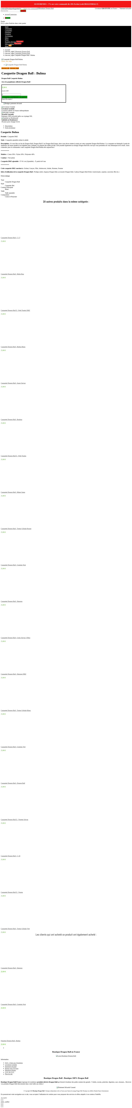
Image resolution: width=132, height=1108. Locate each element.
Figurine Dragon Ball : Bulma (10, 1041)
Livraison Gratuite (11, 1065)
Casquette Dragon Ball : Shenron (11, 601)
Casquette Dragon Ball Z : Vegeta (12, 892)
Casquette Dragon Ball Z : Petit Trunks (13, 456)
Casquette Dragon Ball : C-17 (10, 238)
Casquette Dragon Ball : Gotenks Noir (13, 565)
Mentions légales (10, 1070)
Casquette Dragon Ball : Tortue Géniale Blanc (16, 710)
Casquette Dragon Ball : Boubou (11, 419)
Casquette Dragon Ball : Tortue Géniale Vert (15, 929)
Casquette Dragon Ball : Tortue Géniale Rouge (16, 529)
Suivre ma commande (30, 9)
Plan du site (8, 1074)
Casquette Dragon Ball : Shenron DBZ (13, 674)
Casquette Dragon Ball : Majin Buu (12, 274)
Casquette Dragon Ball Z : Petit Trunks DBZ (15, 310)
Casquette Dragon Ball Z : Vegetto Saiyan (14, 819)
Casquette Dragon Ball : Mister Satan (13, 492)
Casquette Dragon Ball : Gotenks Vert (13, 747)
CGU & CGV (9, 1072)
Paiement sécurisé (10, 1066)
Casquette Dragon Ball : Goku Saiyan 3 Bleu (15, 638)
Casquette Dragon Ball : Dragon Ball (13, 783)
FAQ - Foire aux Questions (14, 1063)
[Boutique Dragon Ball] (46, 8)
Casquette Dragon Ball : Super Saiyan (13, 383)
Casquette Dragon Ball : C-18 (10, 856)
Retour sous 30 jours (11, 1068)
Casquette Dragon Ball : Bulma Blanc (13, 347)
